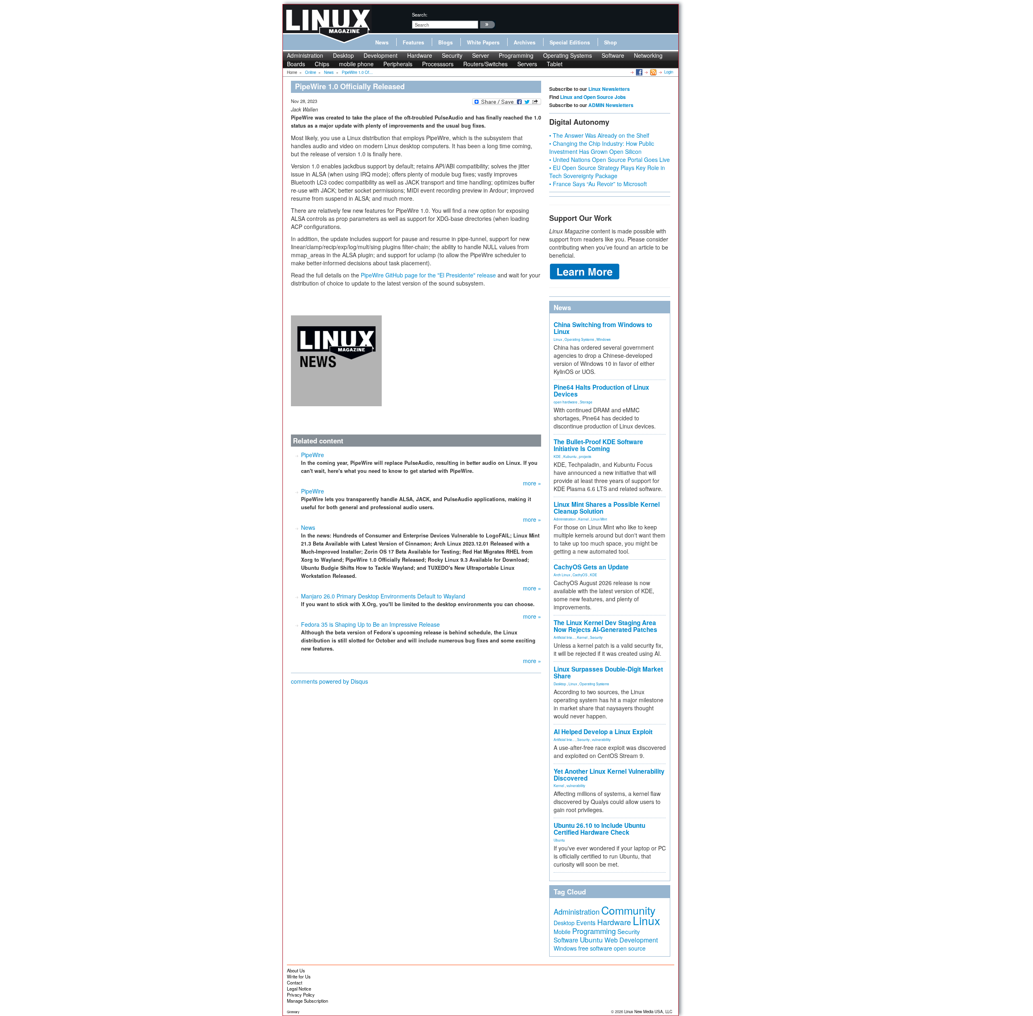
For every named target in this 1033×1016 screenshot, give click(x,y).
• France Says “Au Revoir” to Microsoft (598, 184)
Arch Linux (562, 574)
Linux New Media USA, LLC (648, 1011)
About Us (296, 970)
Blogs (445, 42)
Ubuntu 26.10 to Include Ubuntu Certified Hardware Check (599, 829)
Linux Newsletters (609, 88)
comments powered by (329, 681)
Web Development (631, 940)
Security (452, 55)
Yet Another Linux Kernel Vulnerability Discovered (609, 775)
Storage (586, 401)
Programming (516, 55)
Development (380, 55)
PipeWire (312, 455)
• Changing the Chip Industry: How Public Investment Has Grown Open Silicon (601, 147)
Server (480, 55)
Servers (527, 64)
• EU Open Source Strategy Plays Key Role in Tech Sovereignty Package (607, 172)
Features (413, 42)
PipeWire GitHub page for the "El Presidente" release (428, 275)
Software (613, 55)
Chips (322, 64)
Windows (603, 339)
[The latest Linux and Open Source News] (653, 72)
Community (628, 910)
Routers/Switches (485, 64)
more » (532, 483)
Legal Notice (299, 988)
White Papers (483, 42)
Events (586, 922)
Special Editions (570, 42)
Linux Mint (599, 518)
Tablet (555, 64)
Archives (524, 42)
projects (585, 456)
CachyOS (580, 574)
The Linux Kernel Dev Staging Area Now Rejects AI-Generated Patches (605, 626)
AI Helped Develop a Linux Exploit (603, 731)
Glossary (293, 1012)
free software (595, 948)
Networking (648, 55)
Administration (305, 55)
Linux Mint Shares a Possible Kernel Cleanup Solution (607, 508)
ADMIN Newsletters (611, 105)
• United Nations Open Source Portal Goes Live (609, 159)
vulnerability (601, 739)
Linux (558, 339)
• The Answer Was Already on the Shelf (599, 135)
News (382, 42)
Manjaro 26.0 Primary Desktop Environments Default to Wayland (383, 596)
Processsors (438, 64)
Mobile (562, 932)
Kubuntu (570, 456)
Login (668, 72)
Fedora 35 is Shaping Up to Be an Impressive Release (370, 624)
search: (419, 14)
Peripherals (397, 64)
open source (630, 948)
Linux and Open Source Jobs (593, 97)
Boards (296, 64)
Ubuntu (559, 840)
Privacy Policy (301, 994)
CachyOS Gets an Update (591, 567)
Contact (294, 982)
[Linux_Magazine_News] (336, 360)
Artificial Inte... (564, 637)
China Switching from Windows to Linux (603, 328)
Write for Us (299, 976)
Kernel (583, 518)
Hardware (419, 55)
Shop (610, 42)
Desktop (343, 55)
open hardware (565, 401)
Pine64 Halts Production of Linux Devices (601, 391)
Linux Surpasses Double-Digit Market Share (608, 672)
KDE (557, 456)
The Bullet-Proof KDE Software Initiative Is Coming (598, 445)
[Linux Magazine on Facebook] (638, 72)
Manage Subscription (307, 1000)
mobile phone (356, 64)
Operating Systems (567, 55)
